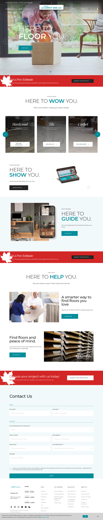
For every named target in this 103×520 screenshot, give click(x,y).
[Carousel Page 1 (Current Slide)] (50, 71)
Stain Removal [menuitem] (71, 491)
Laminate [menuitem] (43, 502)
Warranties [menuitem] (71, 504)
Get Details (16, 355)
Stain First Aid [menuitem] (71, 494)
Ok (85, 516)
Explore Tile (50, 144)
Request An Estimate (84, 9)
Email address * (56, 435)
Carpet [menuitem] (42, 499)
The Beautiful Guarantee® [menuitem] (71, 500)
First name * (12, 409)
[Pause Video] (97, 70)
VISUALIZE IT (68, 233)
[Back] (6, 41)
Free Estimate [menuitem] (44, 508)
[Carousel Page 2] (52, 71)
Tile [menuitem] (42, 505)
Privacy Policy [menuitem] (85, 506)
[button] (91, 9)
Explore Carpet (81, 144)
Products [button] (8, 9)
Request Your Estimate (81, 81)
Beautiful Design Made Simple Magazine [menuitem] (58, 498)
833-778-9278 (28, 2)
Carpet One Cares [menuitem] (86, 497)
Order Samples (17, 187)
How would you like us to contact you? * (19, 425)
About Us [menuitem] (83, 491)
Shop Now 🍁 (26, 48)
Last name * (55, 409)
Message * (12, 453)
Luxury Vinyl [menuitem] (44, 494)
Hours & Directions (72, 9)
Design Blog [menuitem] (57, 502)
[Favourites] (94, 9)
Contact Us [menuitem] (84, 499)
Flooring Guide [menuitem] (72, 497)
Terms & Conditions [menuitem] (84, 503)
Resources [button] (18, 9)
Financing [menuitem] (43, 510)
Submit (51, 475)
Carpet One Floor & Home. (21, 510)
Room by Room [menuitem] (85, 494)
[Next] (97, 41)
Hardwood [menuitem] (43, 497)
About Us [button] (28, 9)
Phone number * (13, 435)
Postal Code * (12, 444)
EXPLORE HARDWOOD (18, 144)
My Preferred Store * (57, 444)
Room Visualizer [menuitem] (58, 491)
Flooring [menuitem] (43, 491)
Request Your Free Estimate (79, 378)
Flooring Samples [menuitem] (59, 494)
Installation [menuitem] (71, 506)
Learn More (68, 316)
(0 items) (97, 9)
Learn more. (45, 517)
